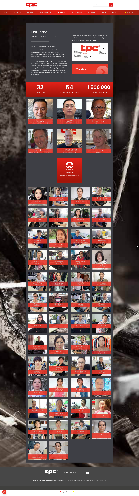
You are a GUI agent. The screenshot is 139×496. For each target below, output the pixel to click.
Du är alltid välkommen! (93, 40)
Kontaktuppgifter (68, 472)
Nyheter (104, 12)
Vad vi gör (16, 12)
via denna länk (102, 480)
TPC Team (61, 12)
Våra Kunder (91, 12)
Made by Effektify (76, 488)
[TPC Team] (90, 60)
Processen (30, 12)
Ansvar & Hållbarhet (45, 12)
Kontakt (114, 12)
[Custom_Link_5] (4, 492)
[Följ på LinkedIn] (87, 472)
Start (5, 12)
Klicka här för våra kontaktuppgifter (69, 175)
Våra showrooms (77, 12)
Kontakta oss (69, 173)
